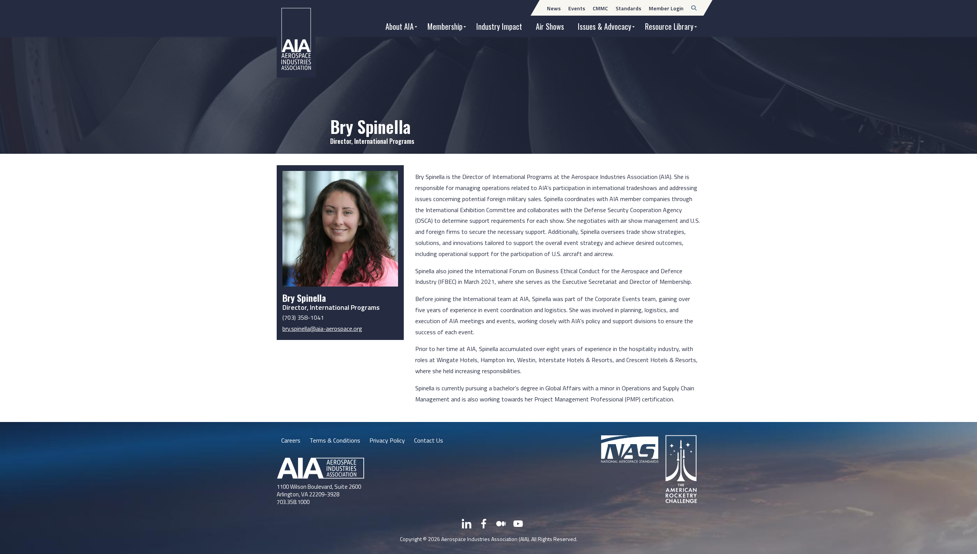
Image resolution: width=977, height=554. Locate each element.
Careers (290, 440)
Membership (445, 26)
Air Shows (550, 26)
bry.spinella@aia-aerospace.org (322, 328)
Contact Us (428, 440)
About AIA (399, 26)
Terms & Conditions (335, 440)
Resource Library (669, 26)
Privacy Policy (387, 440)
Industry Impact (499, 26)
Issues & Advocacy (604, 26)
